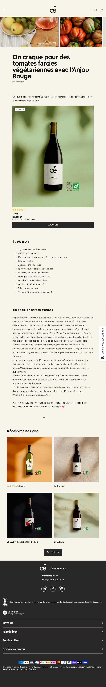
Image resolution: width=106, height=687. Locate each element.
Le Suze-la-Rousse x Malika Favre (22, 542)
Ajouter (53, 225)
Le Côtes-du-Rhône (16, 486)
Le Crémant (59, 486)
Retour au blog (54, 417)
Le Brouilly (59, 542)
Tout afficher (53, 552)
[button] (4, 10)
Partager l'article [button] (23, 90)
